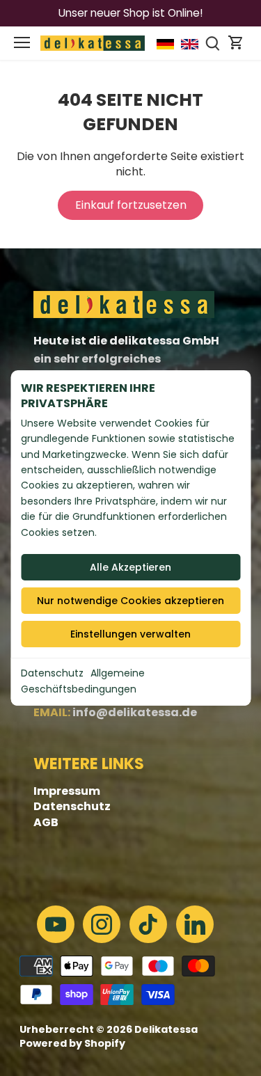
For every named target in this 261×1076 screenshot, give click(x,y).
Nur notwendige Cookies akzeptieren (130, 601)
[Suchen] (212, 43)
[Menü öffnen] (22, 42)
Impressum (66, 791)
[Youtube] (55, 924)
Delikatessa (166, 1029)
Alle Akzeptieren (130, 567)
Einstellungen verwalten (130, 634)
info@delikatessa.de (134, 712)
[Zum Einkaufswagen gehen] (236, 43)
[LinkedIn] (194, 924)
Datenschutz (52, 673)
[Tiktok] (148, 924)
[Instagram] (101, 924)
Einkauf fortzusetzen (131, 205)
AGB (45, 822)
